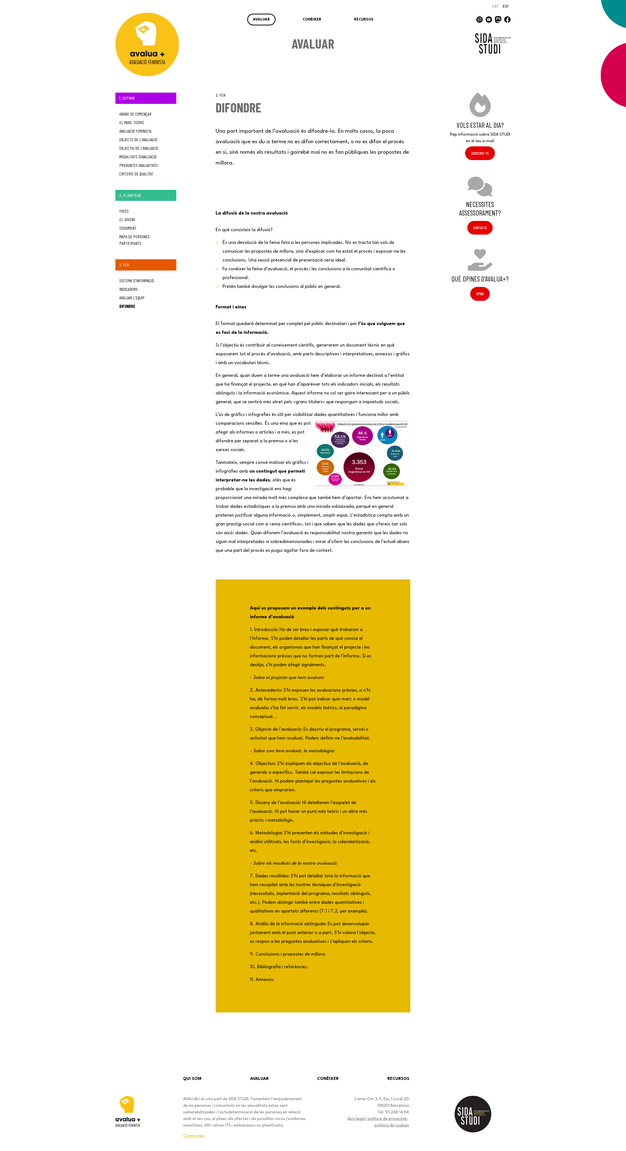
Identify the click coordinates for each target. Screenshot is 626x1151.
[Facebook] (507, 19)
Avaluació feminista (135, 131)
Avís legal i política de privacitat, (377, 1119)
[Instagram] (479, 19)
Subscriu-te (480, 153)
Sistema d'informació (136, 280)
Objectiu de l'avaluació (138, 148)
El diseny (127, 219)
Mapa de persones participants (134, 240)
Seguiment (127, 228)
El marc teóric (131, 122)
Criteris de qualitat (136, 173)
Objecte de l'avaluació (138, 139)
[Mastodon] (498, 19)
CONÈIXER (312, 19)
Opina (480, 294)
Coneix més (193, 1136)
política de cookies (392, 1125)
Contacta (480, 228)
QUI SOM (192, 1079)
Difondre (127, 306)
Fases (124, 211)
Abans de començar (135, 114)
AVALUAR (261, 19)
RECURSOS (363, 19)
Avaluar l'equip (132, 297)
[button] (608, 1134)
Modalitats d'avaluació (137, 156)
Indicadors (128, 289)
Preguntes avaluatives (138, 165)
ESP (506, 6)
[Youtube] (489, 19)
